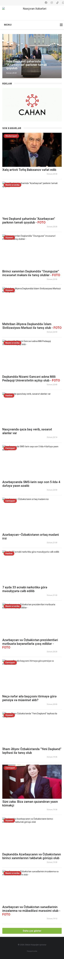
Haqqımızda (32, 951)
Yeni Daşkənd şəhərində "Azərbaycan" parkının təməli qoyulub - (28, 220)
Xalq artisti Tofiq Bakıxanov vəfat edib (29, 170)
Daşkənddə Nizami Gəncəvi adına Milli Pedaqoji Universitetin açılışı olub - (31, 378)
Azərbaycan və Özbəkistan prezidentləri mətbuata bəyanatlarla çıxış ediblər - (30, 643)
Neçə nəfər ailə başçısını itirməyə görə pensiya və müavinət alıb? (29, 698)
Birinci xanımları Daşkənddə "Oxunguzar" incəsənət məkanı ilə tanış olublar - (31, 273)
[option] (32, 56)
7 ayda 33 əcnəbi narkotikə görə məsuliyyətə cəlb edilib (24, 589)
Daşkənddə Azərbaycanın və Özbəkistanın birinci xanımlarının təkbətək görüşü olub (31, 856)
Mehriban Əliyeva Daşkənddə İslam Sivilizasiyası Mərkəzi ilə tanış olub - (32, 326)
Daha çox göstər (32, 930)
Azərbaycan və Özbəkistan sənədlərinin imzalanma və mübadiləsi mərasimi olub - (31, 910)
